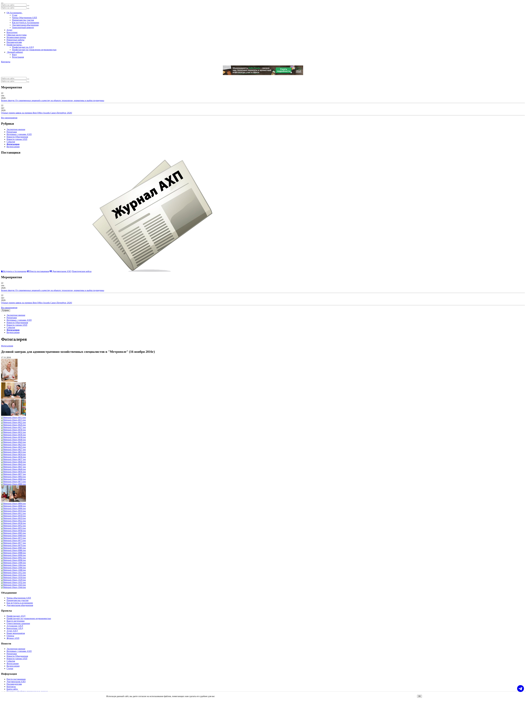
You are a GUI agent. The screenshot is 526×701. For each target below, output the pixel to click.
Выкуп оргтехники (16, 621)
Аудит (9, 30)
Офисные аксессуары (17, 35)
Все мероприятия (9, 118)
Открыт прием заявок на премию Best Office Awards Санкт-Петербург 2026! (36, 113)
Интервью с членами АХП (19, 134)
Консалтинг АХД (15, 628)
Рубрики (5, 310)
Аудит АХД (12, 631)
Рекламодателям (14, 42)
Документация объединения (25, 25)
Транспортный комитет (23, 27)
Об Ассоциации (15, 13)
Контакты (5, 62)
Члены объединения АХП (19, 598)
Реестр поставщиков (39, 271)
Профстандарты (15, 45)
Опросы (10, 636)
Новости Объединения (17, 137)
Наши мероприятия (16, 633)
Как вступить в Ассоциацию (25, 22)
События (11, 142)
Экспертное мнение (16, 129)
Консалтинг (12, 32)
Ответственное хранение (18, 623)
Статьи (10, 668)
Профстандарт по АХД (23, 47)
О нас (14, 15)
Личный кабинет (15, 52)
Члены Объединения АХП (24, 17)
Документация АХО (61, 271)
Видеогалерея (13, 146)
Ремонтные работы (15, 40)
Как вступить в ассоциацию (20, 603)
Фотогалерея (13, 144)
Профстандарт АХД (16, 616)
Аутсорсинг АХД (15, 626)
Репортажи (12, 132)
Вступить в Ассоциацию (14, 271)
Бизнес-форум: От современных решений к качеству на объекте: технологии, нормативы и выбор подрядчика (52, 100)
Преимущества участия (23, 20)
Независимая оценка (16, 37)
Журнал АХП (13, 638)
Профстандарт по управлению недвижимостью (34, 49)
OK (419, 696)
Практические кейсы (82, 271)
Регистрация (18, 57)
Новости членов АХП (17, 139)
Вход (14, 54)
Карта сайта (12, 689)
